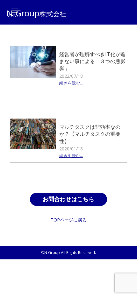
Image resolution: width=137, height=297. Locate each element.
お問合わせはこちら (68, 199)
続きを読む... (71, 83)
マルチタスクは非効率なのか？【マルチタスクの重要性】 (89, 134)
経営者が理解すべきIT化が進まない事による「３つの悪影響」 (92, 61)
